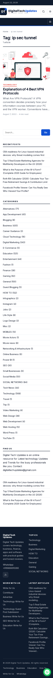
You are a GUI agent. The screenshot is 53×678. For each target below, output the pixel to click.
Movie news (9, 343)
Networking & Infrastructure (16, 348)
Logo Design (9, 320)
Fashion (7, 264)
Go (45, 132)
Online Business (11, 354)
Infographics (9, 298)
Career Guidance (11, 231)
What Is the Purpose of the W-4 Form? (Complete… (39, 621)
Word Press (9, 432)
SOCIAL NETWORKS (13, 382)
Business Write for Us (13, 616)
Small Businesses (11, 371)
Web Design (9, 416)
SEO (5, 365)
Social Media (9, 376)
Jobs (5, 309)
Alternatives (9, 209)
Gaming (7, 276)
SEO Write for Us (11, 621)
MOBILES (7, 332)
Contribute (8, 592)
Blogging (7, 220)
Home (5, 31)
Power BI (7, 360)
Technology (10, 85)
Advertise (7, 597)
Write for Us (9, 588)
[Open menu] (50, 22)
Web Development (12, 421)
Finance (7, 270)
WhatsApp (21, 674)
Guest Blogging (10, 287)
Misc (5, 326)
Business (7, 225)
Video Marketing (11, 410)
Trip (5, 404)
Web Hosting (9, 427)
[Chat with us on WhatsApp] (47, 672)
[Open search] (43, 11)
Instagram (8, 304)
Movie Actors (9, 337)
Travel (6, 399)
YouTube (7, 438)
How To (43, 668)
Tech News (8, 388)
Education (8, 253)
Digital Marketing (11, 242)
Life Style (7, 315)
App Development (12, 214)
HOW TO (7, 292)
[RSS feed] (5, 574)
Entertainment (10, 259)
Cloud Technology (12, 236)
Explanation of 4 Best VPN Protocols (23, 91)
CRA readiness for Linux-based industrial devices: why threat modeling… (37, 594)
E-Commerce (9, 248)
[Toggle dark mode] (50, 11)
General (7, 281)
